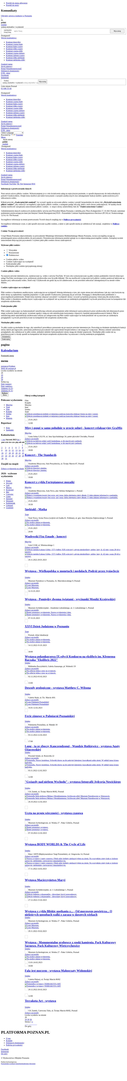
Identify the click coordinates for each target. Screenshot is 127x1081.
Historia (9, 418)
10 (6, 450)
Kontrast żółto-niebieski (15, 58)
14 (20, 450)
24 (6, 456)
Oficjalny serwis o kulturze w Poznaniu (16, 16)
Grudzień (9, 508)
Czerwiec (9, 494)
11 (10, 450)
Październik (10, 503)
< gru (3, 440)
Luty (8, 485)
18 (10, 453)
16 (2, 453)
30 (2, 459)
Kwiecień (10, 490)
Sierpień (9, 499)
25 (10, 456)
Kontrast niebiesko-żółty (15, 60)
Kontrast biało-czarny (14, 47)
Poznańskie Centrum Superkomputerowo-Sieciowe (18, 1064)
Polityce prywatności (72, 220)
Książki (9, 412)
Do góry (28, 1026)
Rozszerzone (14, 253)
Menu (3, 137)
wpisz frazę (10, 31)
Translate (19, 135)
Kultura (12, 366)
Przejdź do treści (12, 5)
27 (16, 456)
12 (13, 450)
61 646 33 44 (6, 88)
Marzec (9, 488)
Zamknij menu (6, 64)
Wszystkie (13, 250)
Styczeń (9, 483)
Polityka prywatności (14, 1045)
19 (13, 453)
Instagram (5, 78)
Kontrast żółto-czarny (14, 49)
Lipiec (8, 496)
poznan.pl (5, 366)
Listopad (9, 505)
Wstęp (8, 481)
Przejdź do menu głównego (16, 3)
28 (20, 456)
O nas (8, 1038)
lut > (19, 440)
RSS (33, 184)
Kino (8, 428)
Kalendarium (9, 350)
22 (23, 453)
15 (23, 450)
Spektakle (10, 430)
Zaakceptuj (6, 339)
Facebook (5, 75)
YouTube (12, 184)
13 (16, 450)
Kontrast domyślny (13, 42)
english (4, 25)
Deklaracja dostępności (15, 1043)
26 (13, 456)
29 (23, 456)
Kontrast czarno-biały (14, 44)
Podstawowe (14, 255)
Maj (7, 492)
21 (20, 453)
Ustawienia (6, 337)
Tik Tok (20, 184)
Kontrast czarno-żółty (14, 51)
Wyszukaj (117, 31)
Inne (7, 416)
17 (6, 453)
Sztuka (8, 414)
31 (6, 459)
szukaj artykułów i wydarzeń (13, 83)
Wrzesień (9, 501)
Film (8, 409)
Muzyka (9, 405)
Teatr (8, 407)
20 (16, 453)
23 (2, 456)
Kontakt (9, 1041)
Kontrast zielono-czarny (15, 55)
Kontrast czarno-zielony (15, 53)
